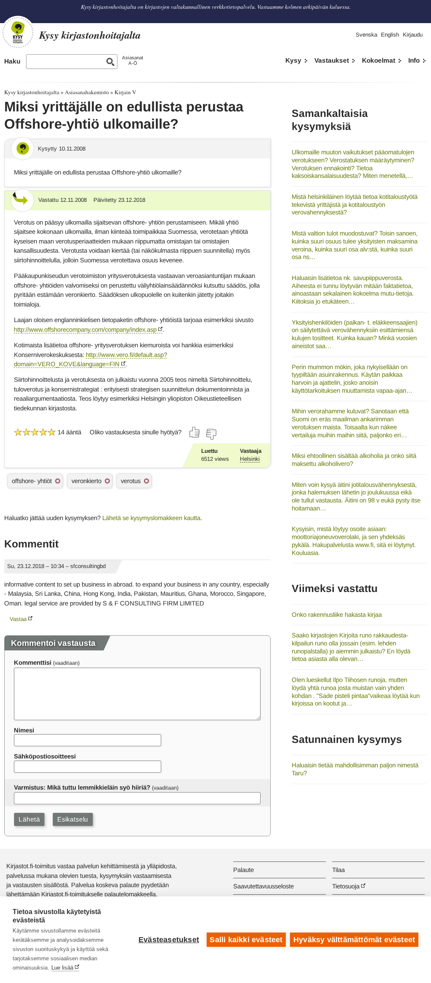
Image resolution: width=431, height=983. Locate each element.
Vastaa (18, 619)
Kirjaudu (413, 35)
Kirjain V (125, 92)
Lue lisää (62, 968)
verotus (131, 480)
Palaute (243, 869)
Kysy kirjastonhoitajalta (31, 92)
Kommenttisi (32, 662)
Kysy (293, 60)
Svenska (366, 35)
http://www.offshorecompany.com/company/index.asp (85, 329)
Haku (12, 61)
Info (414, 60)
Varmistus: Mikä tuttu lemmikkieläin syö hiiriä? (82, 787)
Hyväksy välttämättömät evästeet (354, 939)
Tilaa (338, 869)
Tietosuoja (345, 886)
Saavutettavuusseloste (263, 886)
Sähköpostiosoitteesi (45, 756)
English (390, 35)
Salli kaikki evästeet (246, 939)
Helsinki (250, 459)
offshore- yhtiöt (32, 480)
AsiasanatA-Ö (132, 60)
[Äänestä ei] (210, 434)
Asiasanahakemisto (87, 92)
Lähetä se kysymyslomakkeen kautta (151, 517)
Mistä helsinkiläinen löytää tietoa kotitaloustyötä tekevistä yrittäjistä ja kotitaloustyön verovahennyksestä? (355, 204)
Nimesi (24, 730)
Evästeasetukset (168, 939)
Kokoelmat (378, 60)
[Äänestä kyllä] (194, 432)
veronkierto (86, 480)
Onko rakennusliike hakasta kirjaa (337, 614)
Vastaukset (331, 60)
